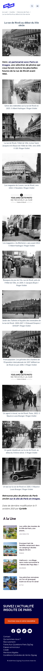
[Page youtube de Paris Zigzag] (30, 631)
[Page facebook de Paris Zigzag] (13, 631)
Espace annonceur (11, 647)
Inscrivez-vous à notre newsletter (21, 621)
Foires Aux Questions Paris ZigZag (18, 645)
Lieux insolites (24, 534)
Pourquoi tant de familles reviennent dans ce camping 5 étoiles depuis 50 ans (29, 546)
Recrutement (9, 642)
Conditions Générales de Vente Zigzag (20, 655)
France (21, 553)
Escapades (22, 568)
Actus (21, 585)
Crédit (6, 650)
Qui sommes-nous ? (12, 639)
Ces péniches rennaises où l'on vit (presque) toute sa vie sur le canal (29, 579)
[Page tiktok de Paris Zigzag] (24, 631)
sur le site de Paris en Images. (25, 499)
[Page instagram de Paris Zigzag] (19, 631)
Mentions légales (10, 652)
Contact (6, 637)
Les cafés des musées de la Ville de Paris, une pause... (29, 528)
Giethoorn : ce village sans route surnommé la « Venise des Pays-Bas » (29, 562)
